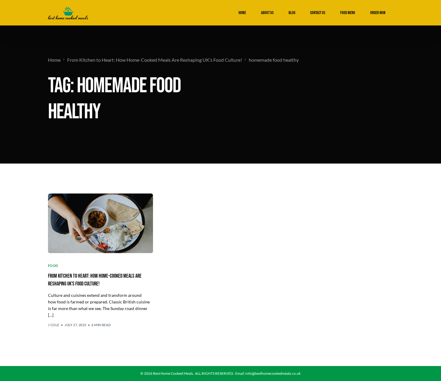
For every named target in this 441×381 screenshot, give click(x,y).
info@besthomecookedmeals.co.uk (273, 373)
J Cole (53, 325)
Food (53, 265)
